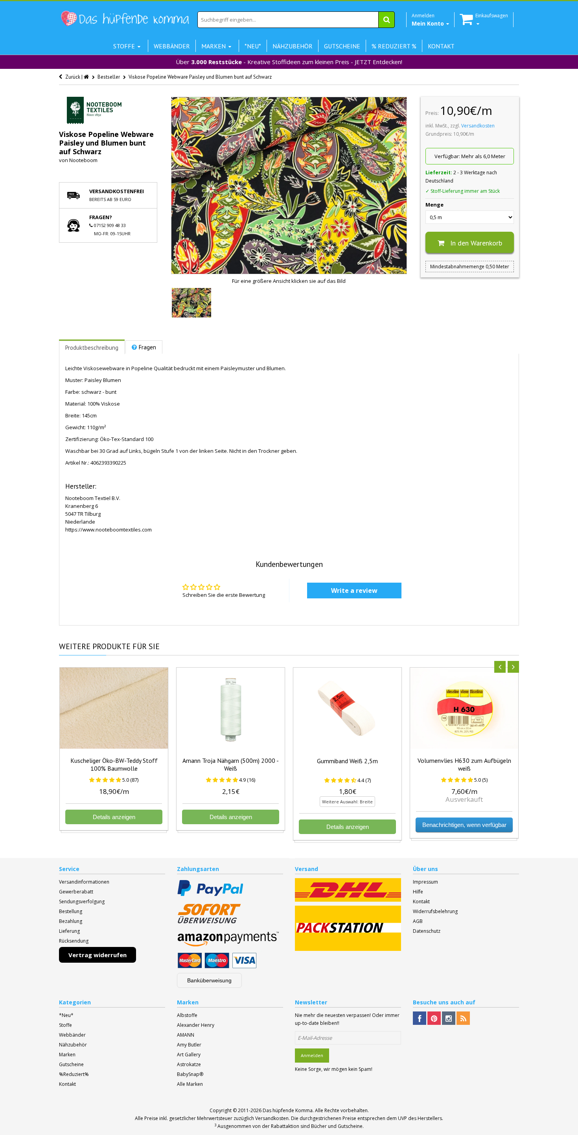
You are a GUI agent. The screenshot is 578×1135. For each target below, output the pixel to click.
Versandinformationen (84, 881)
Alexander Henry (195, 1025)
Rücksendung (73, 941)
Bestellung (70, 911)
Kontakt (421, 901)
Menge (434, 204)
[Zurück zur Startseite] (87, 77)
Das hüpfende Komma (288, 1110)
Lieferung (69, 931)
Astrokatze (189, 1064)
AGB (418, 921)
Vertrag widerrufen (97, 955)
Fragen (147, 347)
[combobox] (296, 19)
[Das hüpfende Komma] (124, 18)
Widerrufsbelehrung (435, 911)
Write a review (354, 590)
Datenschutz (426, 931)
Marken (67, 1054)
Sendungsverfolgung (82, 901)
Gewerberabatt (76, 891)
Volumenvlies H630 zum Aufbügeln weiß (464, 764)
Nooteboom (83, 160)
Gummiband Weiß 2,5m (347, 761)
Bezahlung (70, 921)
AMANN (185, 1035)
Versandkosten (478, 125)
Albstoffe (187, 1015)
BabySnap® (190, 1074)
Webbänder (72, 1035)
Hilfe (418, 891)
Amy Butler (189, 1044)
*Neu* (66, 1015)
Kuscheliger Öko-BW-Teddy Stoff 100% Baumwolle (114, 764)
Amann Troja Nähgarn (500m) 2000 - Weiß (230, 764)
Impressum (425, 881)
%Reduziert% (74, 1074)
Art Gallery (189, 1054)
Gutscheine (71, 1064)
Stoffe (65, 1025)
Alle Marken (190, 1084)
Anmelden (312, 1055)
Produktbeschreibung (91, 347)
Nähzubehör (73, 1044)
